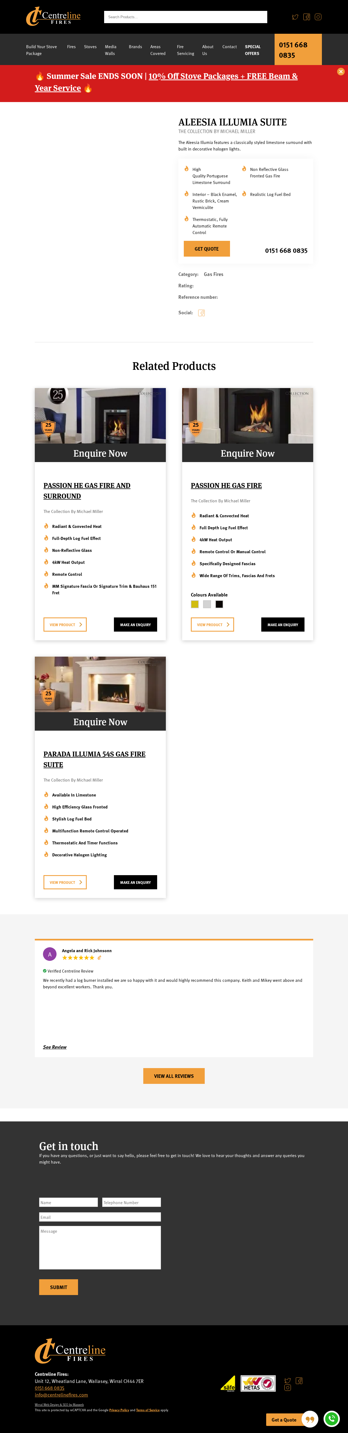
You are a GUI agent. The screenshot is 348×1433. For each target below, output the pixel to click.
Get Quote (207, 248)
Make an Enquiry (135, 624)
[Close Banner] (341, 72)
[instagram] (287, 1387)
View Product (62, 624)
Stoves (90, 46)
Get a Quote (284, 1419)
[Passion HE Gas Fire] (247, 441)
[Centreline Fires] (53, 23)
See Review (55, 1046)
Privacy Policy (119, 1409)
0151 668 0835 (293, 49)
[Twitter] (295, 17)
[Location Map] (245, 1240)
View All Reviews (174, 1076)
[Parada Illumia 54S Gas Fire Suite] (100, 710)
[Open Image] (157, 254)
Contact (229, 46)
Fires (71, 46)
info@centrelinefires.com (61, 1394)
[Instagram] (318, 17)
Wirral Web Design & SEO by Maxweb (59, 1404)
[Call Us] (332, 1419)
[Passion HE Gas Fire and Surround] (100, 441)
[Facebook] (306, 17)
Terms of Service (148, 1409)
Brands (135, 46)
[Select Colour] (195, 604)
